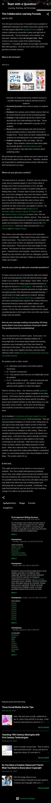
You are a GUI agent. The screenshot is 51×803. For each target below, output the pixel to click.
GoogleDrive (8, 508)
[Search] (47, 4)
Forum (13, 603)
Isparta (14, 645)
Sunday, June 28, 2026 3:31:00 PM (34, 598)
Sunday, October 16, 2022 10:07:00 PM (25, 519)
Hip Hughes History (18, 229)
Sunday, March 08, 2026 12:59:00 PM (25, 565)
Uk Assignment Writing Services (24, 517)
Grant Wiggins (25, 286)
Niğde (13, 637)
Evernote (31, 503)
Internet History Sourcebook (15, 214)
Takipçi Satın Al (17, 547)
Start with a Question (22, 4)
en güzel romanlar (37, 579)
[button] (47, 14)
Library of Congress (30, 211)
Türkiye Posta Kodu (19, 555)
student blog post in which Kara (21, 298)
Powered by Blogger (27, 798)
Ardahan (14, 647)
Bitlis (13, 651)
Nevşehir (14, 649)
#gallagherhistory (29, 30)
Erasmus (15, 551)
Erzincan (14, 635)
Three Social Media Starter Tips (17, 707)
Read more (43, 727)
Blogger (22, 503)
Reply (14, 534)
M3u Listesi (15, 549)
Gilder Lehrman (16, 211)
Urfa (13, 641)
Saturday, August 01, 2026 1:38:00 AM (25, 630)
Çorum (14, 643)
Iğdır (13, 639)
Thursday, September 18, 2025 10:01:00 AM (27, 541)
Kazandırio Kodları (18, 553)
